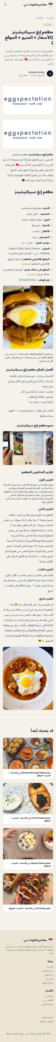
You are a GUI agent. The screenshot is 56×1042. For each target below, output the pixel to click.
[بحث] (5, 4)
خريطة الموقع (48, 983)
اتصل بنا (49, 979)
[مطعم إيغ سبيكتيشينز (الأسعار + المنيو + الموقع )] (28, 134)
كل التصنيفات (47, 970)
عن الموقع (49, 974)
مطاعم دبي (39, 17)
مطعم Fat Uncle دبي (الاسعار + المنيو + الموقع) (30, 908)
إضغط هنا (27, 263)
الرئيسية (50, 17)
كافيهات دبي (48, 1000)
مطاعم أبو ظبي (47, 1004)
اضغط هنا (32, 274)
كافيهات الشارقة (46, 1021)
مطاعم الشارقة (47, 1017)
